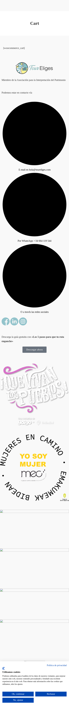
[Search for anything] (45, 15)
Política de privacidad (57, 665)
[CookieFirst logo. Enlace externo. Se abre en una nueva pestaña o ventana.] (3, 668)
